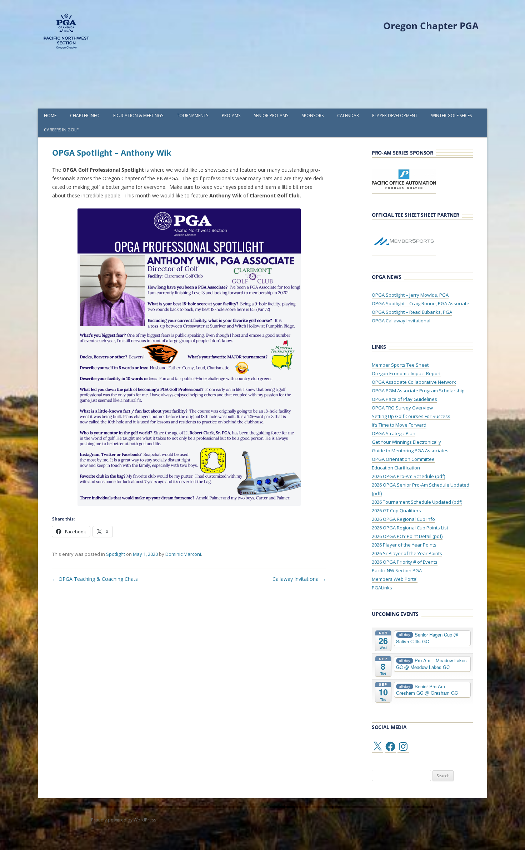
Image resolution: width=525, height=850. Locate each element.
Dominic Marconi (183, 554)
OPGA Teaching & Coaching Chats (95, 578)
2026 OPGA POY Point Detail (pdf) (407, 536)
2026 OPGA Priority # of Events (405, 562)
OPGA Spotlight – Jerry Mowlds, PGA (410, 295)
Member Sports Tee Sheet (400, 365)
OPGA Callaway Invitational (401, 320)
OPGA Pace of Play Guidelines (404, 399)
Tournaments (192, 115)
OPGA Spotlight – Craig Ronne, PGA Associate (420, 303)
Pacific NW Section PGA (397, 570)
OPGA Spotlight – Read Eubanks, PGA (412, 312)
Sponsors (313, 115)
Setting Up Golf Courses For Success (411, 416)
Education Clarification (396, 467)
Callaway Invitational (299, 578)
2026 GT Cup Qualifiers (396, 510)
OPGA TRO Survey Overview (402, 407)
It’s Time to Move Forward (399, 425)
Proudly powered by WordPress (123, 820)
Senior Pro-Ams (271, 115)
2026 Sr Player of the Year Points (407, 553)
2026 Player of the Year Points (404, 545)
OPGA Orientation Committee (403, 459)
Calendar (348, 115)
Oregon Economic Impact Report (406, 373)
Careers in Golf (61, 130)
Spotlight (115, 554)
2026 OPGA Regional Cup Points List (410, 527)
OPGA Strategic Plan (393, 433)
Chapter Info (85, 115)
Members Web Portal (395, 579)
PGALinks (382, 587)
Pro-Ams (231, 115)
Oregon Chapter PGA (431, 25)
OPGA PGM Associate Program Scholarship (418, 390)
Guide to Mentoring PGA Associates (410, 450)
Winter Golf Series (451, 115)
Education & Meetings (138, 115)
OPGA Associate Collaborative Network (414, 382)
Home (50, 115)
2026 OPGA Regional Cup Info (403, 519)
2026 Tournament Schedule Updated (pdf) (417, 502)
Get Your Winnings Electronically (406, 442)
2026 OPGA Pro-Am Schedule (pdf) (408, 476)
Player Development (395, 115)
